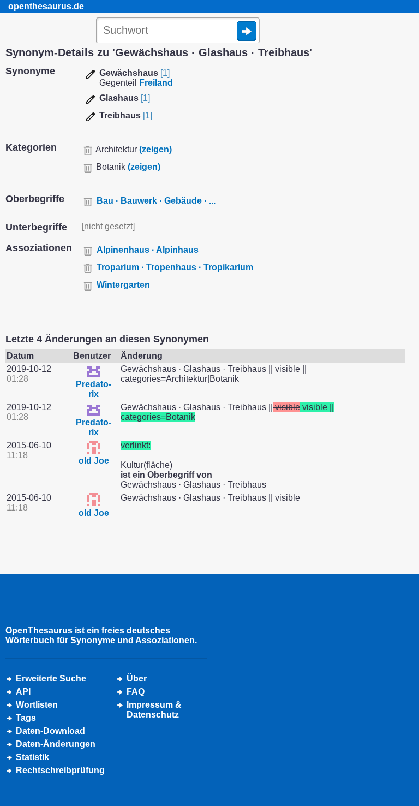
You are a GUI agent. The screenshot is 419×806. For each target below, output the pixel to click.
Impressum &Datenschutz (154, 709)
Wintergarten (123, 284)
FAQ (136, 691)
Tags (26, 717)
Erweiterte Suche (51, 678)
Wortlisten (37, 704)
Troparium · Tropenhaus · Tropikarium (175, 267)
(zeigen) (155, 149)
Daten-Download (50, 731)
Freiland (156, 82)
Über (137, 678)
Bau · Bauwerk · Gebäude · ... (156, 200)
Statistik (32, 757)
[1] (165, 73)
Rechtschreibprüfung (60, 770)
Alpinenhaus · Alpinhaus (148, 249)
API (23, 691)
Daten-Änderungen (55, 744)
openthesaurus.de (46, 6)
